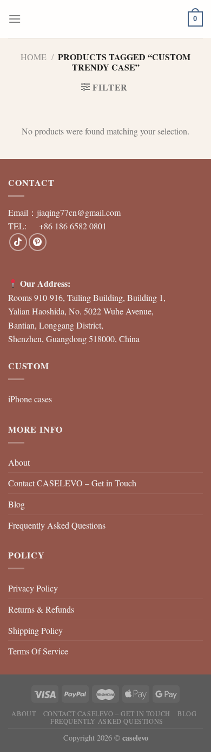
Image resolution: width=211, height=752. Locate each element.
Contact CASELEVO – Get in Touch (72, 483)
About (19, 462)
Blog (16, 504)
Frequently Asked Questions (57, 525)
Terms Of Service (38, 651)
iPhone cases (30, 398)
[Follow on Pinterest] (38, 242)
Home (34, 56)
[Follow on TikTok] (18, 242)
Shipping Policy (35, 630)
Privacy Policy (33, 588)
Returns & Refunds (41, 609)
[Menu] (14, 18)
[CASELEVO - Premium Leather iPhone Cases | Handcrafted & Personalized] (105, 19)
